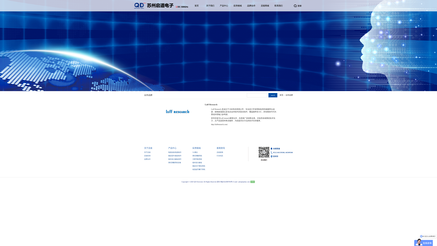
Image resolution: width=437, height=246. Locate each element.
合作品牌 (289, 95)
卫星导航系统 (197, 159)
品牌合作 (147, 159)
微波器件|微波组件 (174, 156)
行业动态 (220, 156)
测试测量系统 (197, 156)
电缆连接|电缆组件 (174, 152)
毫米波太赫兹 (197, 162)
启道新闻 (220, 152)
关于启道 (147, 152)
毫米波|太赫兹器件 (174, 159)
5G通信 (195, 152)
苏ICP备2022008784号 (224, 182)
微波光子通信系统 (198, 166)
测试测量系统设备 (174, 162)
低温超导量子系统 (198, 169)
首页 (281, 95)
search (273, 95)
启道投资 (147, 156)
